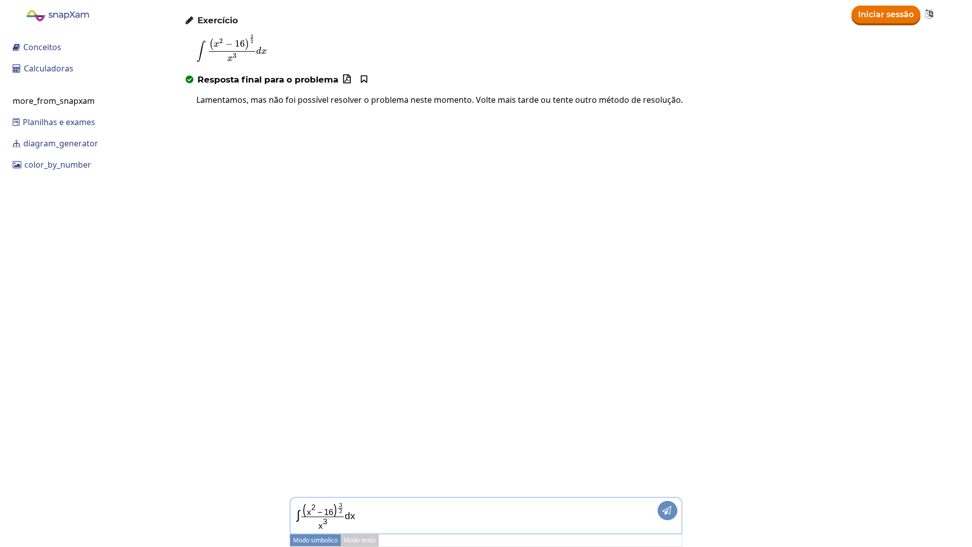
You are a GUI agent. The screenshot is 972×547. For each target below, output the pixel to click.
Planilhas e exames (54, 122)
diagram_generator (55, 143)
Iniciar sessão (886, 14)
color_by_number (52, 164)
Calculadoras (43, 68)
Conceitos (37, 47)
